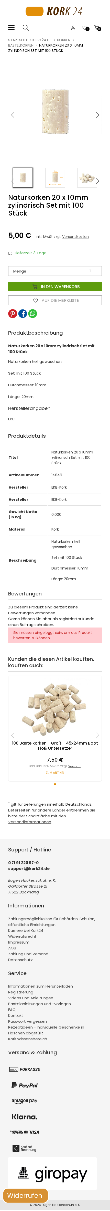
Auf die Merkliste (60, 300)
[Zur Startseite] (55, 21)
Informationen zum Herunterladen (40, 986)
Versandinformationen (29, 821)
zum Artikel (55, 773)
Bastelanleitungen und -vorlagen (39, 1003)
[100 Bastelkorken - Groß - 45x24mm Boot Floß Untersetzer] (55, 738)
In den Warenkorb (60, 287)
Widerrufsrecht (22, 936)
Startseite (18, 39)
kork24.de (41, 39)
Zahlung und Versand (28, 954)
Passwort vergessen (27, 1021)
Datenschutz (20, 959)
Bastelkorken (21, 45)
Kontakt (15, 1015)
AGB (12, 948)
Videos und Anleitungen (30, 998)
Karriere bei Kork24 (25, 930)
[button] (97, 115)
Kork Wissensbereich (27, 1039)
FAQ (12, 1009)
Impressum (18, 942)
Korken (63, 39)
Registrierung (20, 992)
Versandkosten (75, 236)
